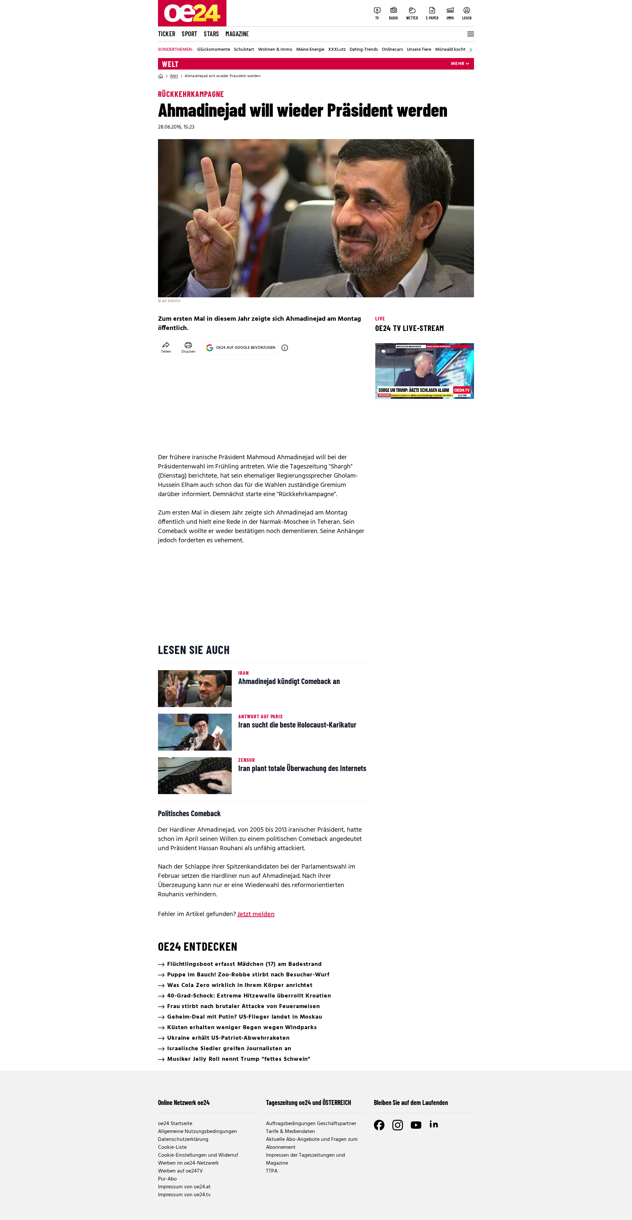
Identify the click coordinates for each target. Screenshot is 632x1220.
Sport (189, 34)
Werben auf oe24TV (180, 1171)
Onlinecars (392, 50)
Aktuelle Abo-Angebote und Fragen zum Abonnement (311, 1143)
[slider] (407, 388)
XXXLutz (337, 50)
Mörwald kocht (450, 50)
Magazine (237, 34)
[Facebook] (379, 1125)
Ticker (166, 34)
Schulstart (244, 50)
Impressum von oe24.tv (184, 1195)
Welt (170, 64)
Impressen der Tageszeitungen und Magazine (305, 1159)
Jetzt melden (256, 914)
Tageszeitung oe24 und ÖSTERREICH (308, 1102)
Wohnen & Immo (275, 50)
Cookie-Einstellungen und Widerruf (198, 1155)
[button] (386, 388)
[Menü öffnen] (470, 34)
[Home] (160, 76)
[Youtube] (416, 1125)
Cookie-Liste (172, 1147)
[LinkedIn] (434, 1125)
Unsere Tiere (419, 50)
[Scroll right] (470, 49)
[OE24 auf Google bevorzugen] (285, 348)
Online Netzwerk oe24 (184, 1102)
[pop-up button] (453, 388)
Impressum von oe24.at (184, 1187)
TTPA (271, 1171)
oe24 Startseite (175, 1123)
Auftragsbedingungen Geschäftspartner (311, 1123)
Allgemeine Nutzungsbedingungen (197, 1131)
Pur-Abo (167, 1179)
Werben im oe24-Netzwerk (188, 1163)
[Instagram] (397, 1125)
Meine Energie (310, 50)
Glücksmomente (213, 50)
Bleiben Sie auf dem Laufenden (411, 1102)
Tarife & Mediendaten (290, 1131)
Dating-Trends (364, 50)
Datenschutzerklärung (183, 1139)
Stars (211, 34)
